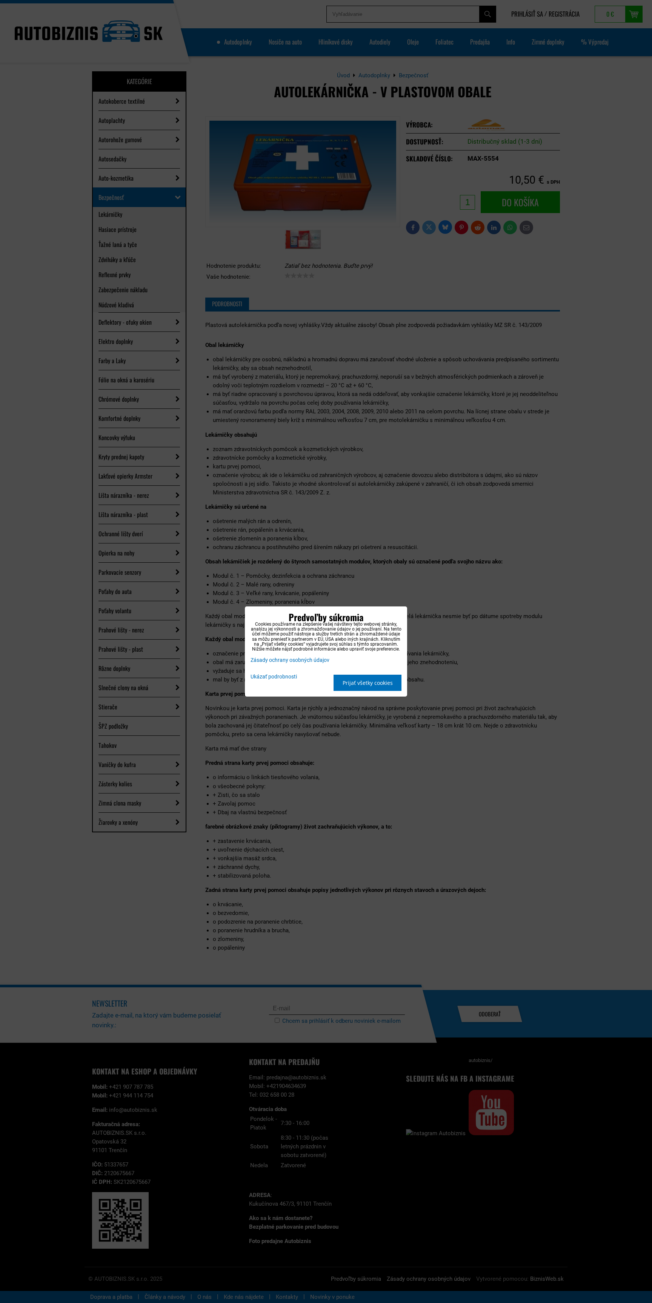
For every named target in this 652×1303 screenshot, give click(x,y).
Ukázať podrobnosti (274, 677)
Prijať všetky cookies (368, 682)
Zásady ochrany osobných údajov (290, 660)
